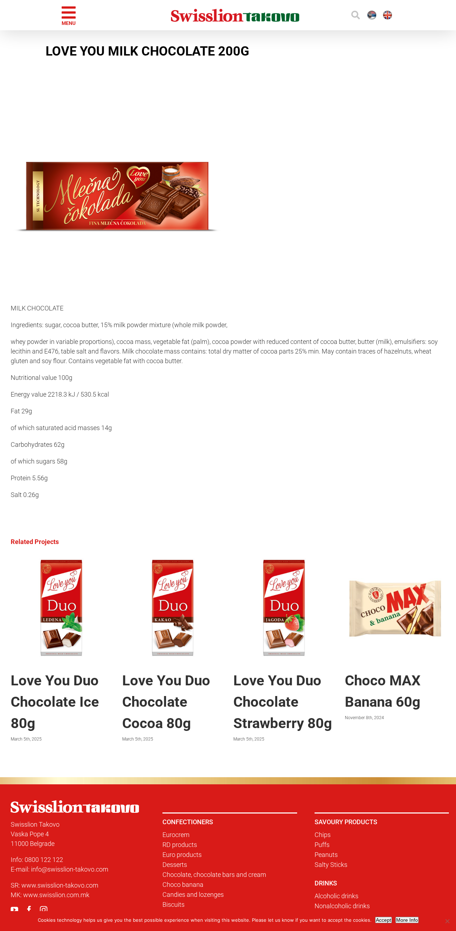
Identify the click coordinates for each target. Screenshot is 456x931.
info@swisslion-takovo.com (69, 869)
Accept (383, 920)
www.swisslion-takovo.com (59, 885)
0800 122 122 (44, 859)
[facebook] (29, 910)
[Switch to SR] (346, 15)
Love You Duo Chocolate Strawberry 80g (199, 702)
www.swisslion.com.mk (56, 895)
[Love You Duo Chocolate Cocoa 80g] (89, 562)
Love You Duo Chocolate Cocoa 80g (83, 702)
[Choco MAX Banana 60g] (311, 562)
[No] (447, 921)
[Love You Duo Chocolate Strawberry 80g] (200, 562)
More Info (407, 920)
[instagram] (43, 910)
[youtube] (14, 910)
